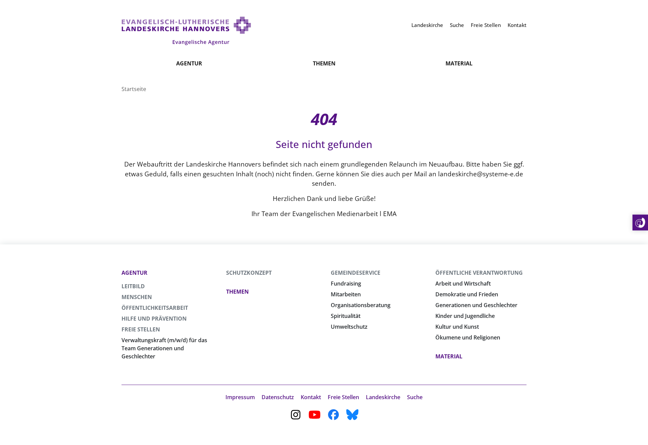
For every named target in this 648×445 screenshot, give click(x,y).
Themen (324, 63)
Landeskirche (383, 397)
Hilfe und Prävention (154, 318)
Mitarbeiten (346, 294)
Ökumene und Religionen (467, 337)
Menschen (137, 297)
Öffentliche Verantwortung (479, 272)
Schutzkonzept (249, 272)
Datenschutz (278, 397)
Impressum (240, 397)
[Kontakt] (640, 223)
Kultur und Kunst (457, 326)
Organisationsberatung (360, 305)
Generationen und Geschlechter (476, 305)
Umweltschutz (349, 326)
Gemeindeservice (355, 272)
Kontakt (311, 397)
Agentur (189, 63)
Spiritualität (345, 316)
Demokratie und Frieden (466, 294)
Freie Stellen (141, 329)
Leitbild (133, 286)
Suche (415, 397)
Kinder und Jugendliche (465, 316)
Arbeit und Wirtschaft (463, 283)
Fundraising (346, 283)
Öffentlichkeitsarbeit (155, 308)
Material (459, 63)
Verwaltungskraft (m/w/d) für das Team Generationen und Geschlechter (164, 348)
